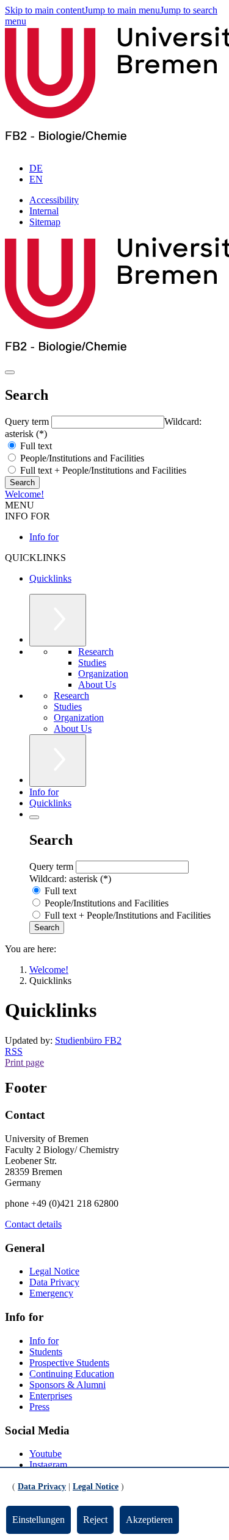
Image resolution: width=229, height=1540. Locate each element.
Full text (35, 446)
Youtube (45, 1453)
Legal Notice (54, 1271)
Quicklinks (50, 578)
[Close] (34, 817)
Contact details (33, 1224)
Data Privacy (54, 1282)
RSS (14, 1051)
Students (45, 1352)
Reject (95, 1519)
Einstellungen (38, 1519)
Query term (28, 421)
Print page (24, 1062)
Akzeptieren (149, 1519)
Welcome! (24, 494)
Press (39, 1406)
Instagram (48, 1464)
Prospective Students (69, 1362)
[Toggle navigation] (10, 372)
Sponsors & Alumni (67, 1384)
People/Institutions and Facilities (81, 458)
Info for (44, 537)
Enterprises (50, 1395)
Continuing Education (71, 1373)
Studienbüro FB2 (88, 1040)
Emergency (51, 1293)
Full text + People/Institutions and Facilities (102, 470)
